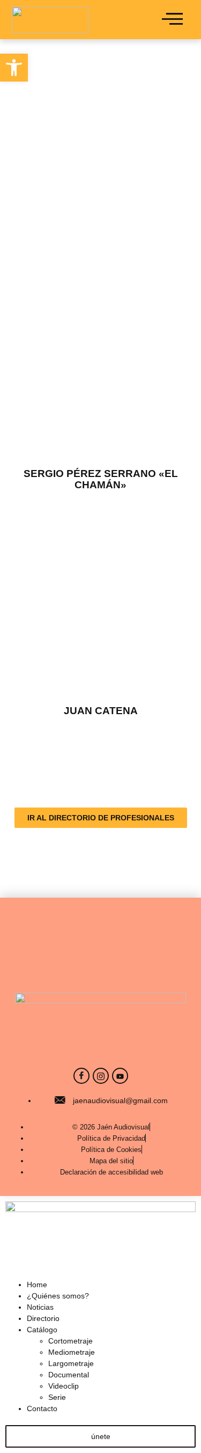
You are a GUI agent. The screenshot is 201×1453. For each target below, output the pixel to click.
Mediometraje (71, 1352)
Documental (68, 1374)
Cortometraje (70, 1341)
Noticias (40, 1307)
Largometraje (71, 1363)
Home (37, 1284)
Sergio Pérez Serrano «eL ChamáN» (101, 479)
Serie (57, 1397)
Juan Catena (101, 710)
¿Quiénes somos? (58, 1295)
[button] (14, 68)
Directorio (43, 1318)
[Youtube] (120, 1076)
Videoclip (63, 1386)
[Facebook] (81, 1076)
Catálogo (42, 1329)
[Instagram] (101, 1076)
